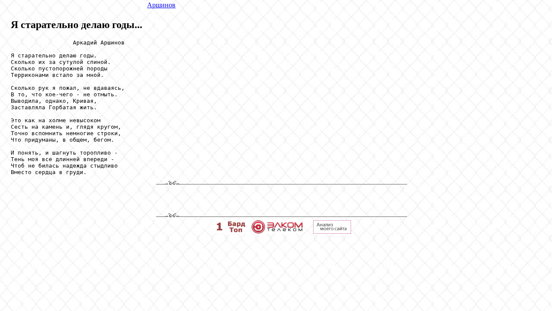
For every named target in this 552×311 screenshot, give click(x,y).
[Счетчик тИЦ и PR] (332, 231)
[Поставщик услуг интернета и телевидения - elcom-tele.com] (277, 231)
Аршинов (161, 5)
